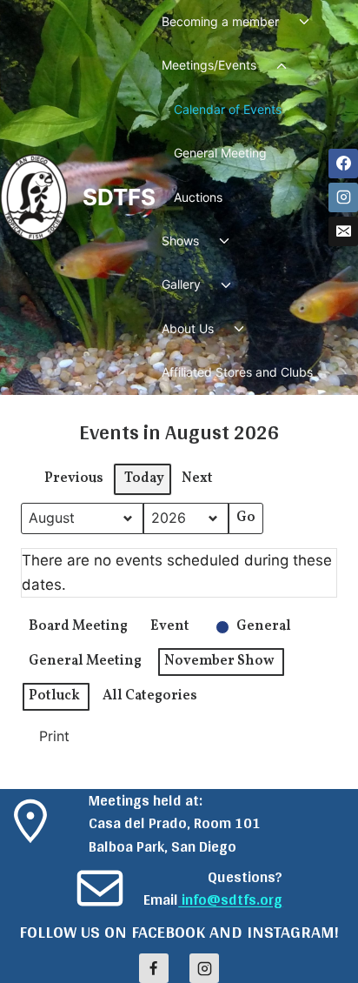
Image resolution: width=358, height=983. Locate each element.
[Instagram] (343, 197)
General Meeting (220, 152)
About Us (188, 328)
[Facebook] (343, 163)
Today (144, 478)
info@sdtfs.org (230, 899)
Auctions (198, 197)
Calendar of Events (228, 109)
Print (48, 740)
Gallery (181, 284)
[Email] (343, 231)
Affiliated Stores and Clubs (237, 371)
